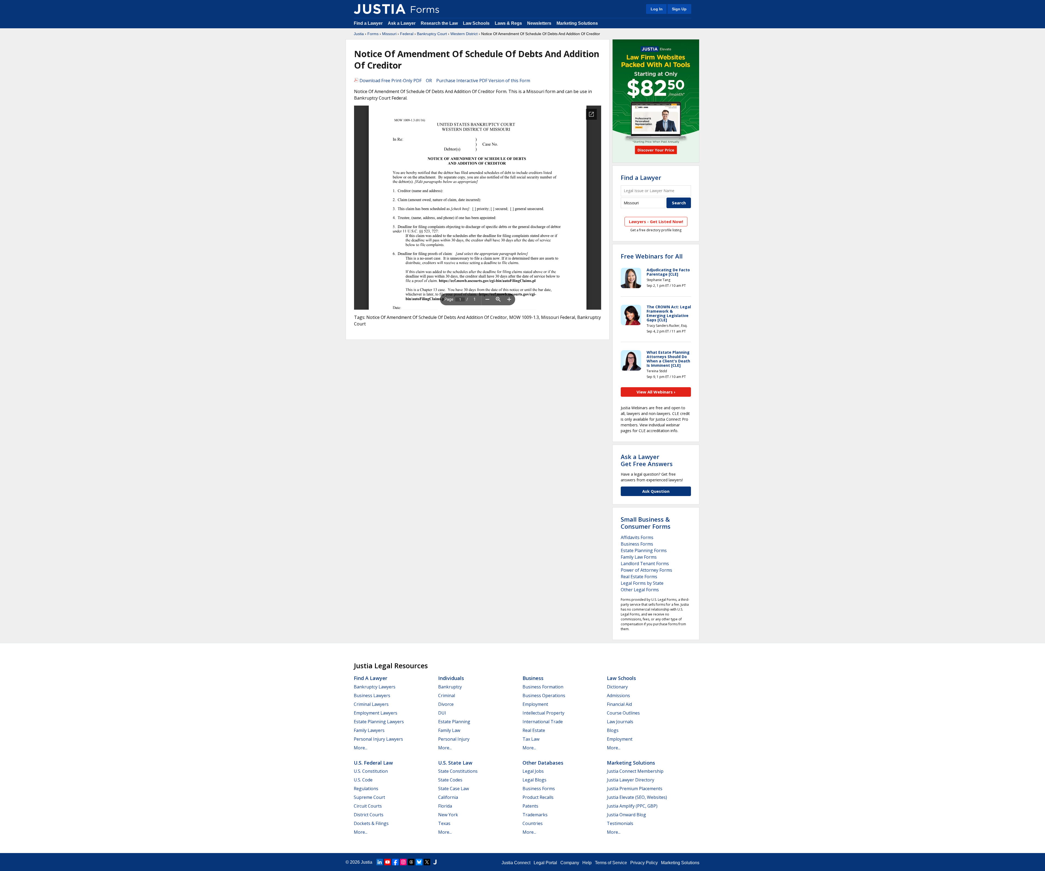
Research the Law (439, 23)
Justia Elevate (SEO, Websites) (637, 797)
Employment (535, 704)
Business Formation (542, 687)
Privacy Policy (644, 862)
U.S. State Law (455, 762)
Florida (445, 806)
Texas (444, 823)
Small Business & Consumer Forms (646, 522)
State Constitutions (458, 771)
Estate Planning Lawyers (379, 722)
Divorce (446, 704)
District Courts (368, 815)
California (448, 797)
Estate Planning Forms (644, 550)
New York (448, 815)
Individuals (451, 678)
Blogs (613, 730)
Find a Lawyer (368, 23)
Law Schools (476, 23)
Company (569, 862)
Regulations (366, 789)
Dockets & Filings (371, 823)
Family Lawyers (369, 730)
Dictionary (617, 687)
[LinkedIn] (379, 862)
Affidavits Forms (637, 537)
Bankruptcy (450, 687)
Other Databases (542, 762)
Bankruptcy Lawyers (374, 687)
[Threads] (411, 862)
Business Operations (543, 695)
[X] (427, 862)
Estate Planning (454, 722)
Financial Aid (619, 704)
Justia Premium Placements (634, 789)
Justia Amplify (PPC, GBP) (632, 806)
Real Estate (533, 730)
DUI (442, 713)
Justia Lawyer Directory (630, 780)
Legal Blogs (534, 780)
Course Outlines (623, 713)
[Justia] (379, 9)
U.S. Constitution (371, 771)
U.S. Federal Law (373, 762)
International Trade (542, 722)
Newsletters (539, 23)
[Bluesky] (419, 862)
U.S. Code (363, 780)
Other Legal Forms (640, 590)
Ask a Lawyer (402, 23)
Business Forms (637, 544)
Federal (406, 34)
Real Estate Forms (639, 577)
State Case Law (453, 789)
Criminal (446, 695)
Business (532, 678)
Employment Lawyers (375, 713)
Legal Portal (545, 862)
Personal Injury (453, 739)
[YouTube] (387, 862)
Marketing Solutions (577, 23)
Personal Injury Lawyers (378, 739)
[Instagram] (403, 862)
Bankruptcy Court (432, 34)
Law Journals (620, 722)
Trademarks (535, 815)
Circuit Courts (368, 806)
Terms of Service (611, 862)
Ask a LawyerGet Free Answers (647, 460)
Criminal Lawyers (371, 704)
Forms (373, 34)
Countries (532, 823)
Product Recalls (538, 797)
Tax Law (530, 739)
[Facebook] (395, 862)
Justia (359, 34)
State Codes (450, 780)
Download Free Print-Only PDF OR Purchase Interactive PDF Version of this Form (444, 81)
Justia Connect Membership (635, 771)
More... (360, 748)
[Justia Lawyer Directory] (435, 862)
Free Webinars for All (652, 256)
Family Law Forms (639, 557)
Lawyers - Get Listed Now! (656, 221)
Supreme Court (369, 797)
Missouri (389, 34)
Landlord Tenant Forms (645, 564)
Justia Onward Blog (626, 815)
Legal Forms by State (642, 583)
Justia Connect (516, 862)
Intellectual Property (543, 713)
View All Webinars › (656, 392)
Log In (657, 9)
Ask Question (655, 491)
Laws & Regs (508, 23)
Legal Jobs (533, 771)
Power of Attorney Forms (646, 570)
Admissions (618, 695)
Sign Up (679, 9)
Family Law (449, 730)
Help (587, 862)
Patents (530, 806)
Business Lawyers (372, 695)
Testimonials (620, 823)
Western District (464, 34)
